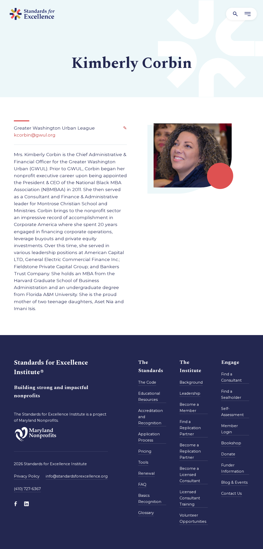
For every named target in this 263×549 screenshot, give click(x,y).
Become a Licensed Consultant (190, 474)
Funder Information (232, 468)
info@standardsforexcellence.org (77, 476)
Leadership (190, 393)
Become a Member (189, 407)
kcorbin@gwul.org (34, 135)
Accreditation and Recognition (150, 416)
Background (191, 382)
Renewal (146, 473)
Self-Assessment (232, 411)
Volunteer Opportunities (193, 518)
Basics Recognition (149, 498)
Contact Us (231, 493)
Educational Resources (149, 396)
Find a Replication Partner (190, 427)
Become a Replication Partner (190, 451)
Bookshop (231, 443)
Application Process (149, 437)
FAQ (142, 484)
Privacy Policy (27, 476)
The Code (147, 382)
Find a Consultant (231, 377)
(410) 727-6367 (27, 489)
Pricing (144, 451)
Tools (143, 462)
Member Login (229, 429)
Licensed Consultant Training (190, 498)
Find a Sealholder (231, 394)
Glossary (146, 512)
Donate (228, 454)
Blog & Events (234, 482)
